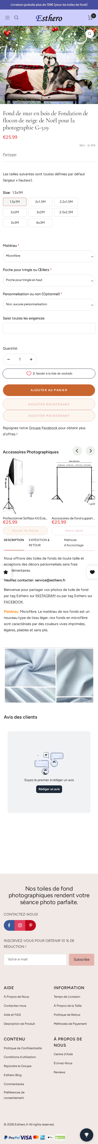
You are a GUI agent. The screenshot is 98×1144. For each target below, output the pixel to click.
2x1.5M (40, 202)
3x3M (15, 223)
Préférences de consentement (14, 1095)
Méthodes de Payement (70, 1023)
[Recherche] (16, 17)
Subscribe (81, 959)
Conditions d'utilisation (20, 1057)
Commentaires (14, 1084)
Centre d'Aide (63, 1054)
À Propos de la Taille (68, 1005)
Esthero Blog (13, 1075)
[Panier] (90, 17)
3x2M (40, 212)
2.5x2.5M (66, 212)
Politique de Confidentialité (23, 1048)
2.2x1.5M (66, 202)
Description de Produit (19, 1023)
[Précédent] (7, 97)
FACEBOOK (13, 602)
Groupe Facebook (43, 428)
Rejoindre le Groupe (17, 1066)
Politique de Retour (67, 1014)
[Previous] (77, 451)
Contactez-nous (15, 1005)
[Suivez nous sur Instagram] (20, 925)
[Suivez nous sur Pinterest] (30, 925)
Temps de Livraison (67, 996)
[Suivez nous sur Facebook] (9, 925)
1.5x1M (15, 202)
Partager (10, 154)
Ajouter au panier (25, 530)
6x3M (40, 223)
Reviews (59, 1072)
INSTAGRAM (45, 596)
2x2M (15, 212)
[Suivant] (91, 97)
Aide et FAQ (12, 1014)
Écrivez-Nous (63, 1063)
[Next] (90, 451)
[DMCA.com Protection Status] (60, 1137)
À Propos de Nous (16, 996)
